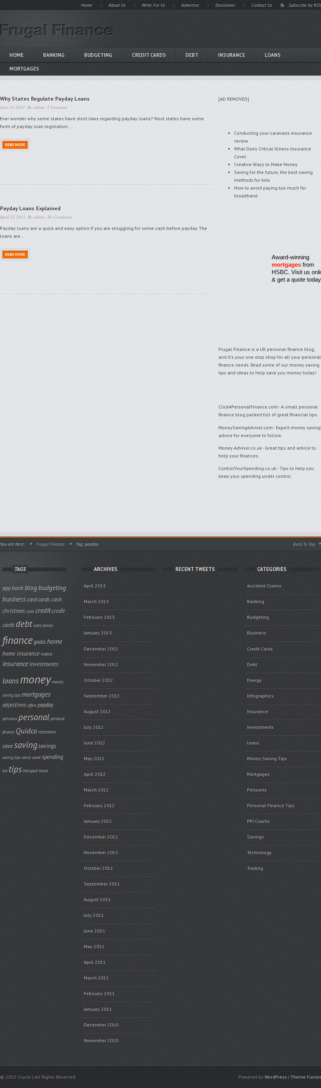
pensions (9, 718)
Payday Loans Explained (30, 208)
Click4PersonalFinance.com (248, 407)
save (7, 746)
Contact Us (261, 5)
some (36, 757)
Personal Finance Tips (270, 805)
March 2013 (96, 601)
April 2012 (95, 774)
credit (42, 610)
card (32, 599)
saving (25, 744)
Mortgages (258, 774)
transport (30, 771)
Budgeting (98, 55)
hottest (46, 654)
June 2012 (94, 743)
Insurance (231, 55)
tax (4, 771)
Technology (259, 852)
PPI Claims (258, 821)
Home (86, 5)
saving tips (11, 757)
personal (33, 717)
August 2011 (97, 899)
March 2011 (96, 978)
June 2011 (94, 931)
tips (15, 769)
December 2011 (101, 837)
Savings (255, 837)
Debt (192, 55)
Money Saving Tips (267, 758)
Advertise (190, 5)
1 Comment (57, 107)
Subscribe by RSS (305, 5)
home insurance (21, 653)
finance (17, 640)
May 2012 (94, 758)
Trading (255, 868)
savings (47, 746)
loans (273, 55)
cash (56, 599)
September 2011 (102, 884)
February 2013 (99, 617)
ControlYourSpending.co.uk (247, 468)
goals (40, 641)
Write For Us (153, 5)
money (35, 679)
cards (44, 599)
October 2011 (98, 868)
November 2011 (101, 852)
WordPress (276, 1077)
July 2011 (94, 915)
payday (45, 704)
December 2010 (101, 1025)
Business (256, 633)
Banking (54, 55)
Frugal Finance (50, 544)
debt (24, 623)
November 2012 (101, 664)
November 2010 (101, 1040)
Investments (260, 727)
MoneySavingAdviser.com (245, 427)
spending (52, 757)
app (6, 588)
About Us (117, 5)
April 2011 (95, 962)
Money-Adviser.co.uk (240, 448)
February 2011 (99, 993)
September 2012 (102, 696)
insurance (15, 663)
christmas (13, 610)
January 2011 (98, 1009)
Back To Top (304, 544)
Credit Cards (149, 55)
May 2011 (94, 946)
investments (43, 664)
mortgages (286, 264)
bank (17, 588)
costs (30, 611)
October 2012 (98, 680)
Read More (15, 145)
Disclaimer (225, 5)
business (14, 599)
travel (43, 771)
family (48, 625)
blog (31, 587)
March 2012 (96, 790)
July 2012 (94, 727)
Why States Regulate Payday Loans (45, 98)
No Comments (59, 217)
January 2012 (98, 821)
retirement (47, 732)
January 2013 (98, 633)
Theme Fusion (305, 1077)
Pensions (257, 790)
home (54, 641)
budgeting (52, 587)
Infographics (260, 696)
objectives (14, 704)
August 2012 (97, 711)
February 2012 (99, 805)
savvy (26, 757)
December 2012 (101, 649)
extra (37, 625)
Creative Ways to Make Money (266, 164)
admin (39, 107)
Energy (254, 680)
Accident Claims (264, 586)
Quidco (26, 731)
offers (31, 705)
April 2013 (95, 586)
